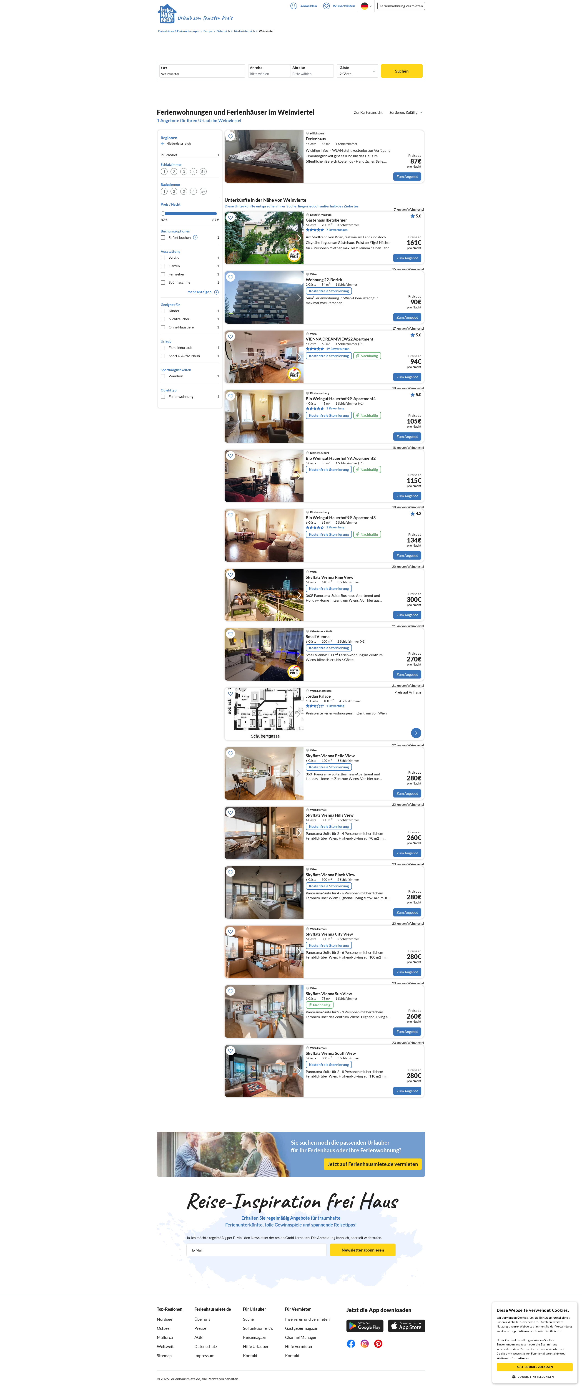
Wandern (194, 376)
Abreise (298, 67)
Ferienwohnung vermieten (401, 6)
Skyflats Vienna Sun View (329, 994)
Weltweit (165, 1346)
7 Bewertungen (337, 230)
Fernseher (194, 274)
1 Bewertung (335, 408)
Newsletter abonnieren (363, 1249)
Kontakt (250, 1355)
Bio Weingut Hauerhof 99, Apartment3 (341, 517)
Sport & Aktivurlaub (194, 355)
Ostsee (163, 1328)
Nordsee (164, 1319)
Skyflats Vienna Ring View (329, 577)
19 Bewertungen (337, 349)
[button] (535, 1376)
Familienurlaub (194, 347)
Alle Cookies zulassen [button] (535, 1367)
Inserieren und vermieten (307, 1319)
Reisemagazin (255, 1337)
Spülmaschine (194, 282)
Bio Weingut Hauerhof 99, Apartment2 (341, 458)
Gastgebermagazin (301, 1328)
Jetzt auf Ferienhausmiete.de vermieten (373, 1164)
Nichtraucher (194, 319)
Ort (164, 68)
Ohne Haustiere (194, 327)
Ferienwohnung (194, 396)
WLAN (194, 257)
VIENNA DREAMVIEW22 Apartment (339, 339)
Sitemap (164, 1355)
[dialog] (534, 1342)
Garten (194, 266)
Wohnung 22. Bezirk (324, 280)
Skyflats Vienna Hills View (330, 815)
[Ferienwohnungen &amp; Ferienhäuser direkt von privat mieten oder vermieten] (195, 18)
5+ (203, 171)
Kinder (194, 310)
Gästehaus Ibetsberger (326, 220)
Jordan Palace (318, 696)
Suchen (402, 70)
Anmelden (308, 6)
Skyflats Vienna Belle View (330, 756)
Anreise (256, 67)
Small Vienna (317, 636)
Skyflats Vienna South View (331, 1053)
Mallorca (165, 1337)
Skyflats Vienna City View (329, 934)
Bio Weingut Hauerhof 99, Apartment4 (341, 398)
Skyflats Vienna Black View (330, 875)
